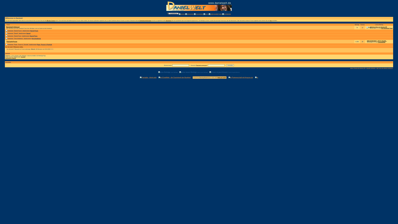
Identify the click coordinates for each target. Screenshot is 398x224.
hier (271, 20)
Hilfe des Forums (50, 20)
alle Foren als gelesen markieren (384, 68)
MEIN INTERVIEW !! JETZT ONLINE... (377, 41)
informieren (168, 20)
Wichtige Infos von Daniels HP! (378, 27)
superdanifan (381, 42)
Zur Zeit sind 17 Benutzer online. (14, 47)
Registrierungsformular (145, 20)
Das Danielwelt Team (387, 28)
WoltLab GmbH (222, 77)
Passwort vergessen (201, 65)
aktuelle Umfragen (371, 68)
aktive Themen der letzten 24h (357, 68)
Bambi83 (23, 57)
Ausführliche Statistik (10, 58)
